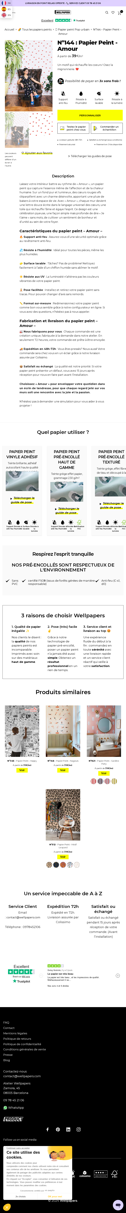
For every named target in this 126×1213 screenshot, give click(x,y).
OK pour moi (55, 1196)
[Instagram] (79, 1129)
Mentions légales (15, 1033)
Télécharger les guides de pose (91, 156)
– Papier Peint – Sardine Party (104, 762)
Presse (8, 1054)
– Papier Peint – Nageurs (63, 760)
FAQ (6, 1022)
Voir (22, 770)
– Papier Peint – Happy (22, 760)
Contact (9, 1028)
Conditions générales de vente (24, 1049)
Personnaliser (90, 115)
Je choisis (20, 1196)
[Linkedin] (68, 1129)
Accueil (9, 29)
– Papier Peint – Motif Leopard (62, 846)
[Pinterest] (58, 1129)
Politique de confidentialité (22, 1044)
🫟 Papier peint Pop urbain (72, 29)
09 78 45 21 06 (13, 1100)
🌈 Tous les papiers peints (35, 29)
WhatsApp (15, 1107)
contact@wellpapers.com (23, 917)
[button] (7, 1207)
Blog (6, 1060)
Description (63, 176)
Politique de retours (17, 1038)
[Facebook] (48, 1129)
